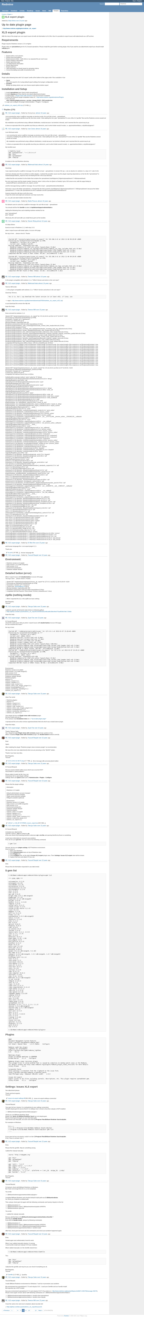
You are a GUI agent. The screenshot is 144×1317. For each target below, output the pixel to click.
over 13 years (40, 310)
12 (36, 1310)
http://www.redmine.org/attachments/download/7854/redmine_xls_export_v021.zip (37, 300)
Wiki (49, 11)
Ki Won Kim (32, 543)
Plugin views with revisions (24, 95)
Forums (56, 11)
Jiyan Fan (31, 618)
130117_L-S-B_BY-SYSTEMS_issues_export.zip (23, 823)
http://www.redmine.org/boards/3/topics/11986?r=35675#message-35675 (74, 1291)
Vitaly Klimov (12, 21)
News (44, 11)
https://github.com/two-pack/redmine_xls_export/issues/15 (24, 1307)
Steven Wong (32, 221)
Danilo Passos (32, 201)
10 (29, 1310)
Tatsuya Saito (32, 606)
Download (14, 11)
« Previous (6, 1310)
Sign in (134, 0)
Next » (40, 1310)
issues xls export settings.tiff (16, 1098)
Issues (38, 11)
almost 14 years (41, 113)
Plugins (9, 14)
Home (2, 0)
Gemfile (10, 1274)
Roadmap (30, 11)
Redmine (66, 1315)
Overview (5, 11)
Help (12, 0)
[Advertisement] (121, 47)
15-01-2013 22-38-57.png (16, 761)
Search (102, 4)
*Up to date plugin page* (38, 719)
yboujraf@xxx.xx (20, 586)
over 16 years (20, 21)
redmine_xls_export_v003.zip (13, 105)
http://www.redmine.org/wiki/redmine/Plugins (50, 97)
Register (139, 0)
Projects (7, 0)
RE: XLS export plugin (12, 113)
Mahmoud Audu (33, 164)
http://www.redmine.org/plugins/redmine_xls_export (19, 28)
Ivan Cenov (31, 129)
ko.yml (10, 552)
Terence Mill (32, 276)
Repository (64, 11)
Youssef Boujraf (33, 555)
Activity (22, 11)
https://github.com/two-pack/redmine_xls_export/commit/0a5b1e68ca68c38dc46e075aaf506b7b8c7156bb (39, 611)
